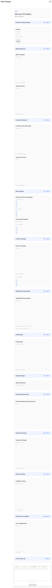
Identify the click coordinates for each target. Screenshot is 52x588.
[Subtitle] (33, 566)
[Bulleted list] (39, 566)
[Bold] (21, 566)
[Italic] (23, 566)
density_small (50, 2)
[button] (17, 566)
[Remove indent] (42, 566)
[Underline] (24, 566)
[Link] (46, 566)
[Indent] (43, 566)
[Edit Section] (44, 22)
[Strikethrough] (26, 566)
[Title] (31, 566)
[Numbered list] (38, 566)
